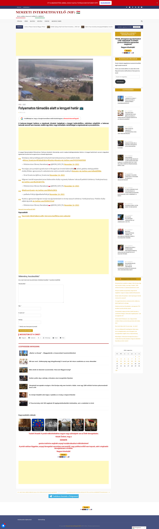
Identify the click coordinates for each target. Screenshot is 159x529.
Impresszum (26, 7)
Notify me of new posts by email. (28, 326)
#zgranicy (75, 171)
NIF (126, 96)
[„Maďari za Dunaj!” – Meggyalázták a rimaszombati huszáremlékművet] (120, 98)
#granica (58, 160)
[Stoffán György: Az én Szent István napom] (120, 205)
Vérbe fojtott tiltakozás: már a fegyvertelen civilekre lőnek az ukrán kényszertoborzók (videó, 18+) (127, 321)
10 (117, 361)
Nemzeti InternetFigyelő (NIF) (73, 526)
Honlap (20, 319)
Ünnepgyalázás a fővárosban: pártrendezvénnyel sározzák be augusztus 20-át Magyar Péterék (127, 251)
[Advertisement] (63, 44)
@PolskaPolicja (41, 160)
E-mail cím (21, 312)
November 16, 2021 (71, 164)
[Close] (157, 3)
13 (128, 361)
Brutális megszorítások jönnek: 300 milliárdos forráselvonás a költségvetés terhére (126, 234)
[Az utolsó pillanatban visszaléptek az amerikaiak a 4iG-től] (120, 217)
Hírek (26, 21)
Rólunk (19, 7)
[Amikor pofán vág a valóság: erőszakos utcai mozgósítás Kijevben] (120, 143)
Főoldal (19, 21)
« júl (116, 370)
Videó (24, 104)
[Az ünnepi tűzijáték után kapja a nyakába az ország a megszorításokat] (120, 175)
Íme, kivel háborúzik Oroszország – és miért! (126, 326)
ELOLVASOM (105, 3)
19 (124, 363)
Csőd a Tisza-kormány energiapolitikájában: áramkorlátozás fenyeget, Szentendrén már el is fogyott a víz (96, 27)
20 (128, 363)
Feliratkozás (120, 81)
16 (139, 361)
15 (135, 361)
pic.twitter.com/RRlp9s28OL (46, 190)
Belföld (32, 21)
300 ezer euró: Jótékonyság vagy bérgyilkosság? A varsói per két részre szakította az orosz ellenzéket (127, 116)
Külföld (39, 21)
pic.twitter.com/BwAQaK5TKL (33, 182)
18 (121, 363)
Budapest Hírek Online (128, 279)
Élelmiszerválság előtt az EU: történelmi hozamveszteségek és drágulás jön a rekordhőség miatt (127, 266)
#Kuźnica (51, 160)
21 (132, 363)
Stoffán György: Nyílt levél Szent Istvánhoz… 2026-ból (48, 27)
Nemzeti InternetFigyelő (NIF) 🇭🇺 (48, 12)
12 (124, 361)
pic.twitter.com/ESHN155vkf (43, 201)
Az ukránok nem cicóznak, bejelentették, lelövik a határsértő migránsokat (87, 492)
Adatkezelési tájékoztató (25, 519)
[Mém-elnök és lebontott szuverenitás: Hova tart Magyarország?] (120, 128)
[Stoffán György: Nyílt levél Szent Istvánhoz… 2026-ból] (32, 26)
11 (121, 361)
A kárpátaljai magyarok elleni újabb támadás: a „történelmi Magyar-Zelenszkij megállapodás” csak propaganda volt (128, 313)
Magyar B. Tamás (56, 21)
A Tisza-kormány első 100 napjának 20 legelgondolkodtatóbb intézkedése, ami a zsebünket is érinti (128, 192)
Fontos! (47, 21)
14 (132, 361)
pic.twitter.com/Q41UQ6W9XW (73, 160)
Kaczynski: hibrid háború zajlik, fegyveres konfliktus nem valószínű (46, 216)
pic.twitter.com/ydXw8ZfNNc (90, 171)
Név (19, 306)
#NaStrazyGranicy (28, 190)
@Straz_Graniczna (29, 160)
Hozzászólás (22, 283)
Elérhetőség (41, 519)
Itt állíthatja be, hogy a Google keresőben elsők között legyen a (51, 118)
